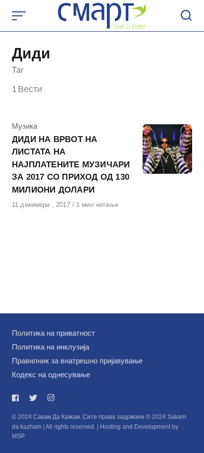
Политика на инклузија (50, 347)
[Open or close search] (186, 16)
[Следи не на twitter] (33, 398)
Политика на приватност (53, 333)
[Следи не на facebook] (17, 398)
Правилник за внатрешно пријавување (77, 360)
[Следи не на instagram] (51, 398)
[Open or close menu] (20, 15)
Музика (24, 126)
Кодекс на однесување (51, 374)
